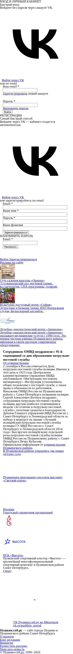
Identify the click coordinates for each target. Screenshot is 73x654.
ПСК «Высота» (13, 555)
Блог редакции (10, 640)
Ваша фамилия (13, 225)
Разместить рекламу (14, 646)
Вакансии (6, 643)
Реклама (8, 509)
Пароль (9, 101)
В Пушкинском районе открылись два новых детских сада (33, 452)
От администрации (16, 363)
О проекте (7, 636)
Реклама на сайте (11, 262)
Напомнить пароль (15, 108)
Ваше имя (11, 210)
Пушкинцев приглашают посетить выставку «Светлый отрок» (33, 478)
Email (8, 203)
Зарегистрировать (15, 93)
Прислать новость (12, 649)
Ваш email (11, 86)
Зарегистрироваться (23, 259)
